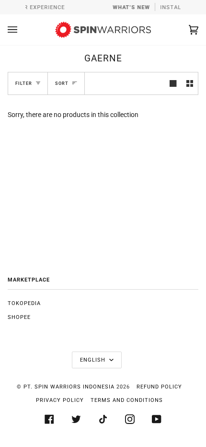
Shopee (19, 317)
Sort (62, 83)
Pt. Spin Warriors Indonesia (68, 387)
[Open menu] (22, 29)
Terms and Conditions (127, 400)
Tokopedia (24, 303)
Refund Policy (159, 387)
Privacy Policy (60, 400)
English (93, 360)
